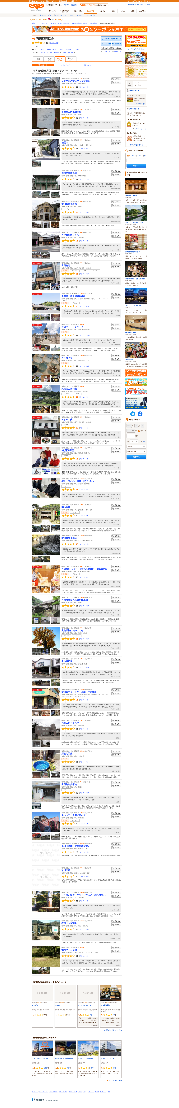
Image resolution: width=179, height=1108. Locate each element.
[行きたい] (111, 48)
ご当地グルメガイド (60, 15)
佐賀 (42, 50)
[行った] (104, 48)
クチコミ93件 (84, 274)
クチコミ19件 (84, 639)
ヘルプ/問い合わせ (145, 1)
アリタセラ (66, 358)
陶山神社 (65, 507)
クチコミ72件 (84, 762)
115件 (92, 1068)
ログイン (66, 5)
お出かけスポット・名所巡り (50, 52)
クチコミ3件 (84, 729)
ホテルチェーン (43, 1091)
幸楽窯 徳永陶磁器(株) (73, 296)
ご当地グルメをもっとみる (113, 1030)
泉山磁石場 (66, 661)
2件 (114, 1015)
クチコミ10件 (84, 667)
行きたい (116, 78)
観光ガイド (51, 15)
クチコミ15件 (84, 397)
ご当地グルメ (65, 65)
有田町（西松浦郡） (66, 50)
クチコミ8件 (84, 118)
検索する (136, 166)
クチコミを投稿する (106, 44)
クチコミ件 (54, 43)
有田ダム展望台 (69, 923)
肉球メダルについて (140, 129)
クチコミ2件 (84, 241)
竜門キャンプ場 (69, 950)
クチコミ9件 (84, 87)
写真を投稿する (117, 44)
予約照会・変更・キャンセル (135, 4)
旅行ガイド (43, 15)
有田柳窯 (65, 265)
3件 (91, 1015)
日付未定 (143, 431)
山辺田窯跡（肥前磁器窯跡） (75, 846)
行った (116, 82)
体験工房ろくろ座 (70, 723)
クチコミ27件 (84, 824)
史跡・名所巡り (68, 52)
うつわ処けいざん (70, 235)
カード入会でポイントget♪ (136, 49)
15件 (114, 1068)
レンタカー (103, 11)
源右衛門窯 (66, 753)
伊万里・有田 (51, 50)
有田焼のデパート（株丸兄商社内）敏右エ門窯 (84, 569)
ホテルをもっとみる (115, 1080)
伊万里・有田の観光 (63, 23)
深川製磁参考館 (69, 204)
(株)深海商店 (67, 450)
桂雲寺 (64, 142)
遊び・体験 (78, 11)
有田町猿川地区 (69, 538)
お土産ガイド (81, 15)
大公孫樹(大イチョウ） (72, 630)
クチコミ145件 (85, 306)
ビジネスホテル (53, 1091)
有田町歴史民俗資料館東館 (74, 600)
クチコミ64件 (84, 577)
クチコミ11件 (84, 179)
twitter (132, 413)
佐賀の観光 (52, 23)
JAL (81, 1091)
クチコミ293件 (85, 335)
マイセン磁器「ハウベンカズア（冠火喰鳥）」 (84, 895)
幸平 (77, 50)
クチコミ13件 (84, 606)
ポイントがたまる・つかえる (40, 19)
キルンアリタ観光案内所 (73, 815)
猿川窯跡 (65, 870)
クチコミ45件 (84, 516)
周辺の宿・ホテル (71, 59)
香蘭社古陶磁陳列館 (71, 112)
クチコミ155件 (85, 366)
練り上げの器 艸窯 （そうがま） (78, 481)
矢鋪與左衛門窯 (69, 388)
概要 (38, 59)
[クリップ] (118, 48)
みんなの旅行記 (90, 15)
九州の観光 (44, 23)
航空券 (113, 11)
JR (79, 1091)
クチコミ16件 (84, 428)
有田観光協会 (93, 23)
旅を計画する (134, 90)
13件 (68, 1068)
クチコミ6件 (84, 490)
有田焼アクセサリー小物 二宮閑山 (79, 692)
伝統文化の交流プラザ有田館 (75, 81)
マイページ (147, 4)
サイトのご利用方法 (133, 1)
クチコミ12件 (84, 793)
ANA (84, 1091)
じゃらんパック (65, 11)
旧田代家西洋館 (69, 173)
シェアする (106, 51)
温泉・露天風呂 (63, 1091)
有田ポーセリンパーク (72, 327)
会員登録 (74, 5)
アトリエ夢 (66, 419)
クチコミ (49, 59)
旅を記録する (134, 109)
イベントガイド (71, 15)
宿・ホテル (88, 65)
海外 (133, 11)
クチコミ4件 (84, 852)
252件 (46, 1068)
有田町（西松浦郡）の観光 (79, 23)
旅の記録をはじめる (136, 145)
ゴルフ (123, 11)
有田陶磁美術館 (69, 784)
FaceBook (140, 413)
